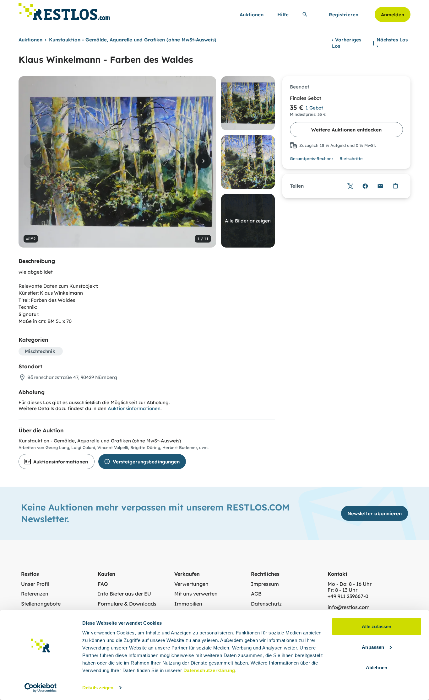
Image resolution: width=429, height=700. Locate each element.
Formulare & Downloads (127, 604)
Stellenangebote (41, 604)
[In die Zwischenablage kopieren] (395, 186)
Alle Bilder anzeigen (248, 221)
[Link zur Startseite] (64, 10)
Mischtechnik (40, 351)
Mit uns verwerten (196, 594)
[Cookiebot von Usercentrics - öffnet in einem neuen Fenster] (40, 687)
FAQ (103, 584)
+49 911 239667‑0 (348, 596)
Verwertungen (191, 584)
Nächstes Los (392, 43)
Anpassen (373, 646)
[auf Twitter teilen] (350, 186)
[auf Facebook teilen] (365, 186)
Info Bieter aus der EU (124, 594)
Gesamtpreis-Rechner (311, 158)
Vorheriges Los (346, 43)
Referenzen (34, 594)
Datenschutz (266, 604)
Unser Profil (35, 584)
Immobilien (188, 604)
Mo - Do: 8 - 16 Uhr (350, 584)
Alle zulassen (376, 626)
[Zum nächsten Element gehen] (203, 160)
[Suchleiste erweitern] (304, 14)
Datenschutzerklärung (209, 670)
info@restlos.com (349, 607)
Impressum (265, 584)
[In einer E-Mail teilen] (380, 186)
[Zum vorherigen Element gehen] (31, 160)
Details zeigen (97, 687)
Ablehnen (376, 667)
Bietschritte (351, 158)
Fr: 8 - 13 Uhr (342, 590)
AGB (256, 594)
